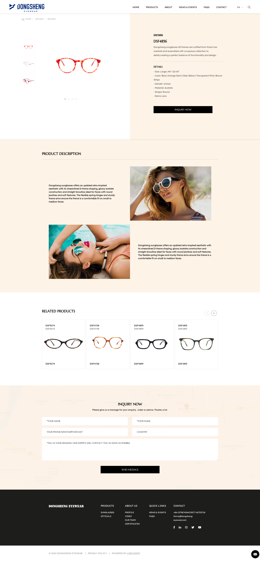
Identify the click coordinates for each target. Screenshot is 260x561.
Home (136, 7)
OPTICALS (106, 516)
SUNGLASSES (107, 512)
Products (152, 7)
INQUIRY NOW (183, 109)
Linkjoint (133, 553)
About (168, 7)
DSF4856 (39, 19)
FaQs (206, 7)
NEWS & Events (157, 512)
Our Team (130, 520)
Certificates (132, 524)
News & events (188, 7)
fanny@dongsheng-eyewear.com (183, 518)
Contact (221, 7)
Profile (129, 512)
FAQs (152, 516)
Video (128, 516)
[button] (65, 99)
